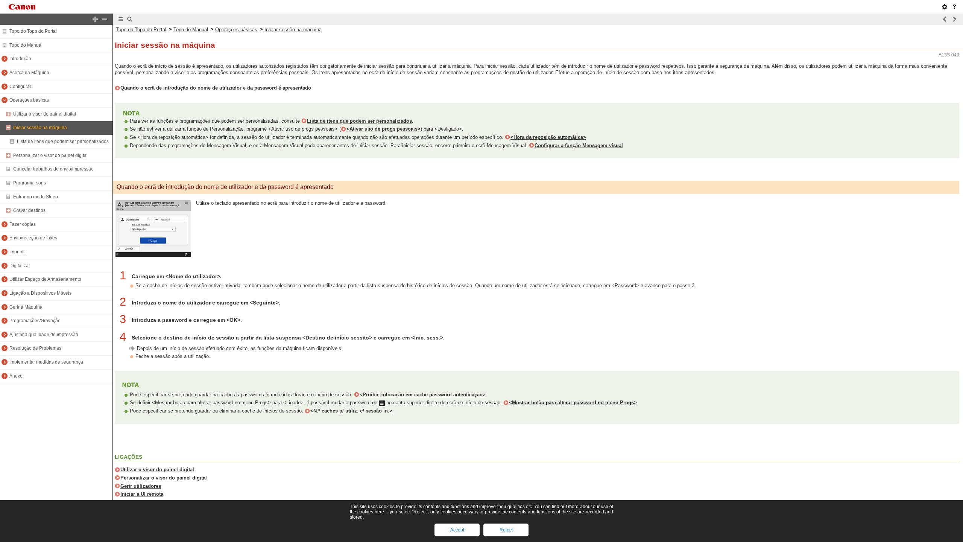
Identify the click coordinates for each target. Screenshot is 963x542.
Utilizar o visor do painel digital (44, 114)
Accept (457, 530)
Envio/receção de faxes (33, 238)
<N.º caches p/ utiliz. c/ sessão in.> (351, 411)
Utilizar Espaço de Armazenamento (45, 279)
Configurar (20, 86)
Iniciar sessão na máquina (40, 127)
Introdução (20, 58)
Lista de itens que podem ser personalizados (63, 141)
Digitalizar (19, 265)
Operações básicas (29, 100)
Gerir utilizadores (140, 486)
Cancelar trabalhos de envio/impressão (53, 169)
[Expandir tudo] (95, 19)
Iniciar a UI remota (141, 494)
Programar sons (29, 183)
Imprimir (17, 251)
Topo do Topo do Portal (33, 31)
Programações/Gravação (35, 320)
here (379, 512)
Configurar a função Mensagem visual (579, 145)
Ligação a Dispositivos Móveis (40, 293)
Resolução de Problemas (35, 348)
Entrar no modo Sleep (35, 196)
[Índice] (120, 19)
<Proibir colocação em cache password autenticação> (423, 394)
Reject (506, 530)
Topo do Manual (26, 45)
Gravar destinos (29, 210)
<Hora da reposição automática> (548, 137)
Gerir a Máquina (26, 307)
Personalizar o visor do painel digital (50, 155)
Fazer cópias (22, 224)
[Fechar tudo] (104, 19)
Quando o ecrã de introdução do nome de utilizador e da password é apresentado (215, 88)
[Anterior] (945, 19)
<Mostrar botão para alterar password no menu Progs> (573, 402)
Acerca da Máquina (29, 72)
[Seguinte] (954, 19)
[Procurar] (130, 19)
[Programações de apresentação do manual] (944, 7)
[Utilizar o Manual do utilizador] (954, 7)
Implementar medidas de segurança (46, 362)
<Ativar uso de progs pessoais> (383, 129)
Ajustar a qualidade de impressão (43, 334)
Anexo (16, 376)
